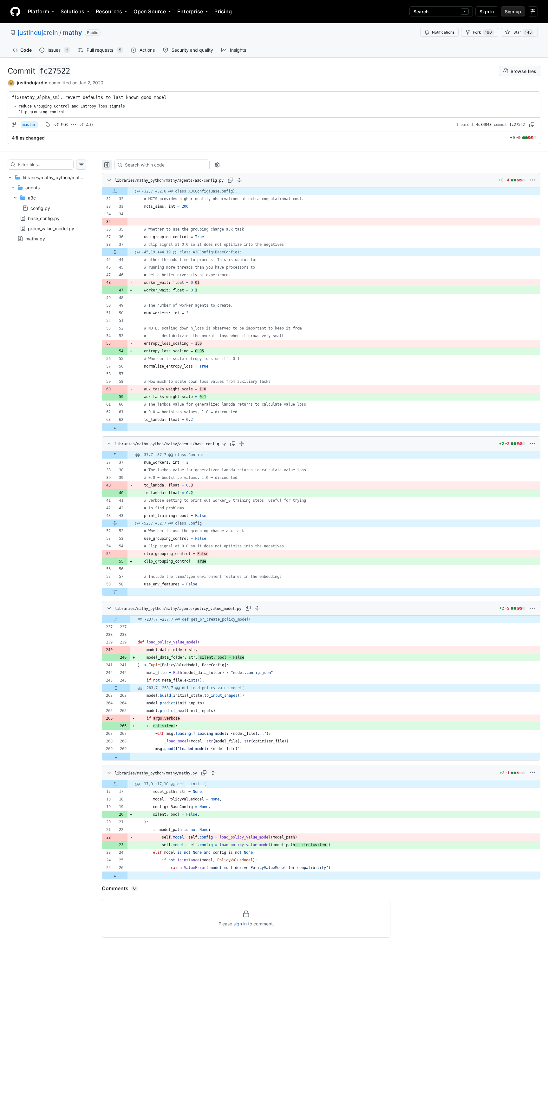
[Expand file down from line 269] (116, 756)
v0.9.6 (61, 124)
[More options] (532, 180)
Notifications (443, 32)
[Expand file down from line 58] (114, 592)
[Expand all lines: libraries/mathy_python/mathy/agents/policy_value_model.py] (257, 608)
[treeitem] (47, 208)
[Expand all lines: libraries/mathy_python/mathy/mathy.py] (212, 772)
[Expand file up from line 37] (114, 455)
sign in (240, 923)
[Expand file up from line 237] (116, 619)
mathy (72, 32)
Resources (109, 11)
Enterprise (190, 11)
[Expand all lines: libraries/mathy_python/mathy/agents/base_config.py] (241, 443)
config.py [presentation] (40, 208)
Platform (38, 11)
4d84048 (484, 124)
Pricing (223, 11)
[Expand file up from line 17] (114, 784)
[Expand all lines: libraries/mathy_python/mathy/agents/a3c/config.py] (239, 180)
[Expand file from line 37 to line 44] (114, 252)
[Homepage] (15, 11)
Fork (482, 32)
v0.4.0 (86, 124)
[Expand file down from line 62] (114, 427)
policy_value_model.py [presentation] (51, 228)
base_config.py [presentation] (44, 218)
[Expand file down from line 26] (114, 875)
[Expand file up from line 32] (114, 191)
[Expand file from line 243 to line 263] (116, 688)
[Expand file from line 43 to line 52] (114, 523)
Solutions (72, 11)
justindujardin (38, 32)
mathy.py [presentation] (35, 238)
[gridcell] (321, 191)
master (29, 124)
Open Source (150, 11)
